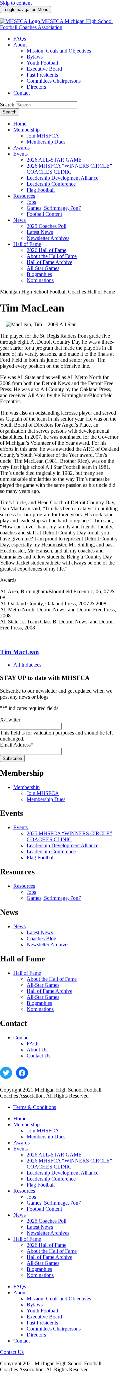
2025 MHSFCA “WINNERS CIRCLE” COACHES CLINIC (69, 836)
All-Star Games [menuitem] (43, 268)
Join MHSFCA (43, 793)
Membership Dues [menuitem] (46, 142)
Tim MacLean (19, 652)
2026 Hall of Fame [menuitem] (46, 250)
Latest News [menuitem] (40, 232)
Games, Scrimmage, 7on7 (54, 898)
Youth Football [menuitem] (42, 63)
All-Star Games (43, 985)
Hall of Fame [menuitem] (27, 244)
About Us (37, 1049)
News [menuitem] (19, 220)
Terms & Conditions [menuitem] (34, 1107)
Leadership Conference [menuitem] (51, 184)
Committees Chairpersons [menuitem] (54, 81)
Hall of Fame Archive (49, 991)
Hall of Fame (27, 973)
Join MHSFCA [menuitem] (43, 136)
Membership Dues (46, 799)
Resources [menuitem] (24, 196)
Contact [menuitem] (21, 93)
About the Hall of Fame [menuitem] (52, 256)
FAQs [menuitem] (19, 38)
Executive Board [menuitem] (44, 69)
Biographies (39, 1003)
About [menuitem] (20, 45)
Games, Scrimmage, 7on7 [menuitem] (54, 208)
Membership (26, 787)
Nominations (40, 1009)
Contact (21, 1037)
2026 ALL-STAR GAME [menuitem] (54, 160)
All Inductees (27, 665)
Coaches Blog (41, 938)
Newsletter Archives (48, 944)
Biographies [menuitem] (39, 274)
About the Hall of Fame (52, 979)
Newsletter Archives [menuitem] (48, 238)
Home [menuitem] (19, 123)
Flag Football (41, 857)
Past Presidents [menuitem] (42, 75)
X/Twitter (10, 719)
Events (20, 827)
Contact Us (38, 1055)
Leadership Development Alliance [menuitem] (62, 178)
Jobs (31, 892)
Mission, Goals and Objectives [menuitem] (59, 51)
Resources (24, 886)
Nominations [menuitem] (40, 280)
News (19, 926)
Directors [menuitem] (36, 87)
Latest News (40, 932)
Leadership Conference (51, 851)
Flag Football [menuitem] (41, 190)
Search (7, 104)
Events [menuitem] (20, 154)
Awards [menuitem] (21, 148)
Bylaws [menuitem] (35, 57)
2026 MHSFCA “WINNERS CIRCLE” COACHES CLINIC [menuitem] (69, 169)
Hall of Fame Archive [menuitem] (49, 262)
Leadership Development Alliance (62, 845)
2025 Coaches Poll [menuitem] (46, 226)
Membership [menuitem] (26, 130)
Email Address (16, 745)
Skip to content (16, 3)
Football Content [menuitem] (44, 214)
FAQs (33, 1043)
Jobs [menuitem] (31, 202)
